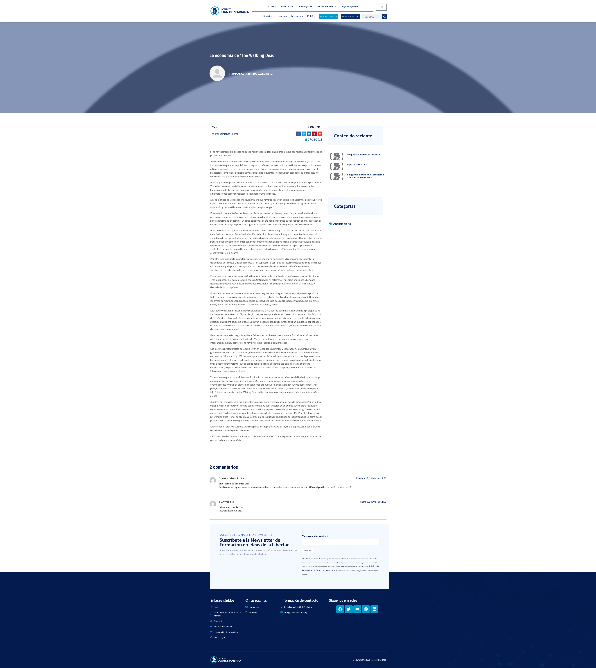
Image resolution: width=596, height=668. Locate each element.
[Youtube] (357, 609)
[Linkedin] (374, 609)
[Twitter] (349, 609)
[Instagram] (366, 609)
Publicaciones (325, 6)
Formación (287, 6)
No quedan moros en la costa (363, 154)
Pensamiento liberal (226, 133)
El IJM (270, 6)
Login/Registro (349, 6)
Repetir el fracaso (356, 164)
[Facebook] (340, 609)
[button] (298, 134)
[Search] (384, 16)
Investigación (305, 6)
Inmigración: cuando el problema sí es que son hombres (365, 176)
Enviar (307, 551)
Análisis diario (342, 223)
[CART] (381, 7)
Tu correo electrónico (314, 536)
